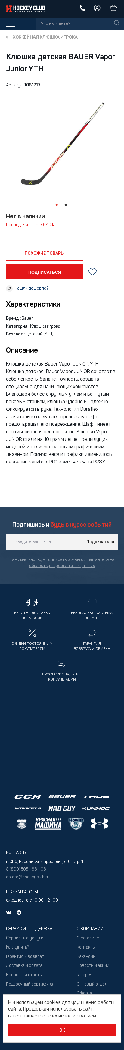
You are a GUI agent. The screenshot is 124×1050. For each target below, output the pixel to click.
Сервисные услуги (24, 938)
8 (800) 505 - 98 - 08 (26, 869)
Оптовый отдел (92, 984)
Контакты (86, 947)
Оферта (84, 993)
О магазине (88, 938)
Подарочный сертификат (30, 984)
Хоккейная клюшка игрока (45, 37)
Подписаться (100, 542)
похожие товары (45, 253)
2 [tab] (66, 205)
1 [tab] (57, 205)
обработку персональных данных (62, 566)
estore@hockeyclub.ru (27, 877)
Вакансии (86, 957)
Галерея (84, 975)
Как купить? (17, 947)
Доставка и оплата (24, 966)
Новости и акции (93, 966)
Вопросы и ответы (24, 975)
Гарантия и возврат (25, 957)
